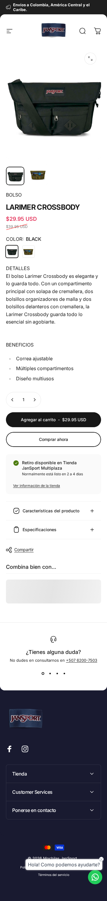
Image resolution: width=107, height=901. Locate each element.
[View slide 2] (50, 673)
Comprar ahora (53, 439)
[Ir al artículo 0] (15, 176)
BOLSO (14, 195)
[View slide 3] (57, 673)
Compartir (24, 549)
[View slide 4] (64, 673)
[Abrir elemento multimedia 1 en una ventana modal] (90, 59)
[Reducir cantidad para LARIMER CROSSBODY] (12, 399)
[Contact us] (95, 877)
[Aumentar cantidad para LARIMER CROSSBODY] (34, 399)
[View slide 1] (42, 673)
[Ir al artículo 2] (38, 174)
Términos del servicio (53, 875)
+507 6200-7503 (81, 660)
